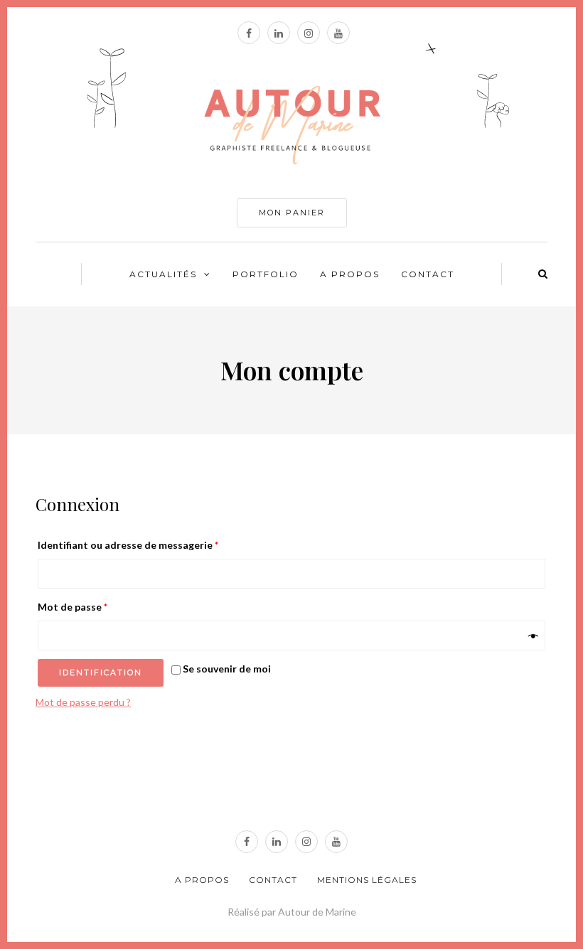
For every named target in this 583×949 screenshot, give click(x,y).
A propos (350, 274)
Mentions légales (367, 879)
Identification (100, 672)
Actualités (163, 274)
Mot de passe (72, 607)
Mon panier (292, 213)
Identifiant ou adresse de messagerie (128, 545)
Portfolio (265, 274)
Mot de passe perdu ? (83, 702)
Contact (427, 274)
